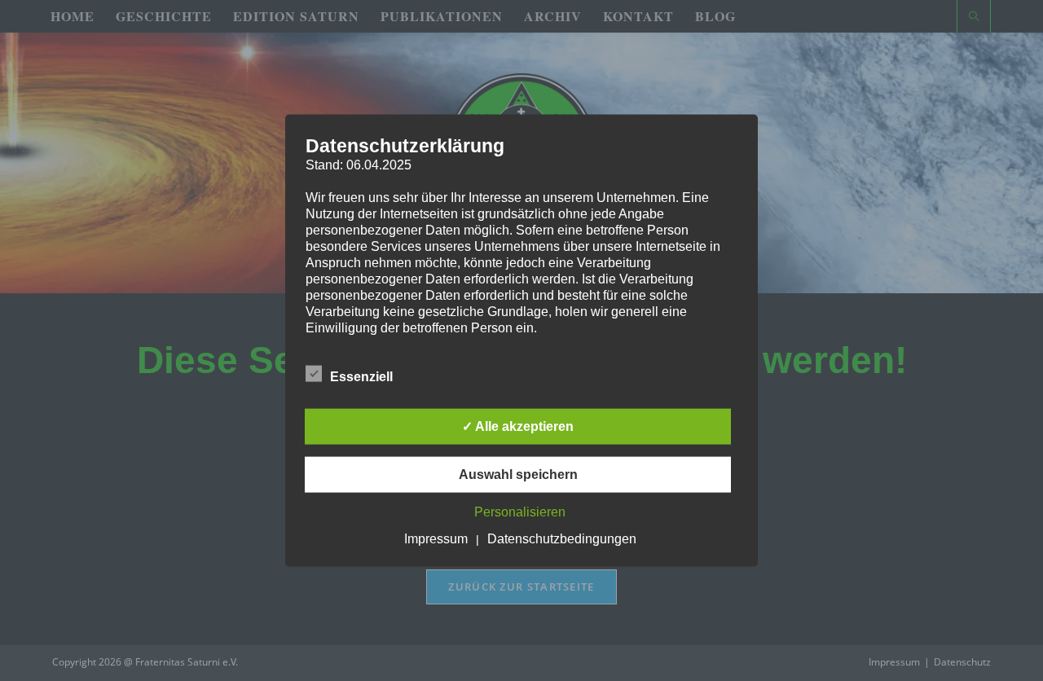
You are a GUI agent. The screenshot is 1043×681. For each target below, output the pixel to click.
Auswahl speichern (518, 474)
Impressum (436, 538)
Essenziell (361, 376)
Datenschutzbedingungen (561, 538)
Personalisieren (520, 511)
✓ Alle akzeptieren (518, 426)
